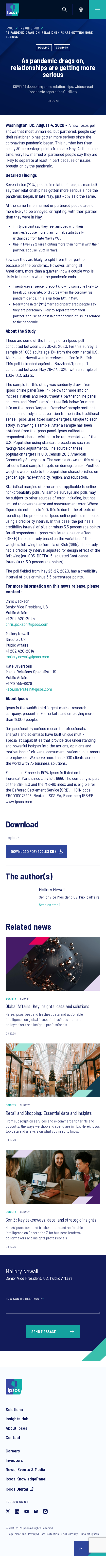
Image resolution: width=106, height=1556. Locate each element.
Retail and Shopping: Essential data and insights (49, 1113)
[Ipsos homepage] (13, 9)
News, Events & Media (25, 1469)
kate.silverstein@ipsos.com (29, 689)
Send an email (49, 904)
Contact (13, 1437)
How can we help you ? (25, 1298)
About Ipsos (16, 1428)
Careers (13, 1450)
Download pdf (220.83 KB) (33, 851)
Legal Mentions (17, 1533)
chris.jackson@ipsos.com (27, 624)
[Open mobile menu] (97, 9)
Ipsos (10, 28)
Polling (44, 47)
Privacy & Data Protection (43, 1533)
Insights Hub (29, 28)
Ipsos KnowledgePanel (26, 1478)
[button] (64, 9)
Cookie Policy (69, 1533)
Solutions (14, 1409)
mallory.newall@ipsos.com (27, 656)
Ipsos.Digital (17, 1489)
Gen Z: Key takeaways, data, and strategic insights (51, 1220)
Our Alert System (90, 1533)
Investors (14, 1460)
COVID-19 (62, 47)
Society (11, 998)
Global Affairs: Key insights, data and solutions (47, 1006)
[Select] (80, 9)
